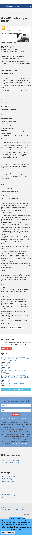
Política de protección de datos (20, 443)
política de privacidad (25, 418)
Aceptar (4, 532)
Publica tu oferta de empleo (8, 496)
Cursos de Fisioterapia (7, 11)
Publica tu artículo (6, 478)
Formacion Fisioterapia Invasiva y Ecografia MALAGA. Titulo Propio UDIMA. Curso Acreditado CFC (15, 359)
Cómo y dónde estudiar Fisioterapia (10, 462)
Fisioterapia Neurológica (15, 327)
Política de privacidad (18, 509)
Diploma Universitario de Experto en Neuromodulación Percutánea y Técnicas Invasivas (15, 370)
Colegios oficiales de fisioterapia (9, 464)
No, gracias (11, 532)
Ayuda (17, 507)
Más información (6, 348)
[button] (30, 6)
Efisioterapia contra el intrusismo (10, 460)
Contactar (11, 507)
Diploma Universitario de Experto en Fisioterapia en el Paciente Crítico (14, 382)
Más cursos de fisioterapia (16, 389)
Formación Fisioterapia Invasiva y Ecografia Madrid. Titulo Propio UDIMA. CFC (15, 377)
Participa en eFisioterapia (8, 476)
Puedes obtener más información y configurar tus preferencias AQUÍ (16, 528)
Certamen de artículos (7, 480)
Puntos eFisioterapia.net (7, 481)
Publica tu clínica (5, 497)
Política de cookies (6, 509)
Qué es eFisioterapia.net (7, 459)
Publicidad (23, 507)
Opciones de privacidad (16, 518)
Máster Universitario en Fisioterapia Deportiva (14, 364)
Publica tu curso (5, 494)
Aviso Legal (4, 507)
